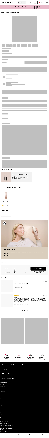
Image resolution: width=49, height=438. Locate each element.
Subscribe (6, 369)
